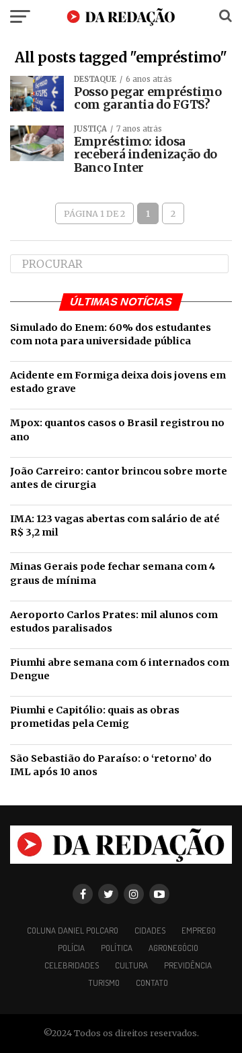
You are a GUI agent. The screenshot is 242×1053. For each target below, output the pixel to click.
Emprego (199, 930)
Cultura (131, 965)
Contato (152, 982)
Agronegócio (173, 947)
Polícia (71, 947)
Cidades (149, 930)
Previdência (188, 965)
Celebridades (71, 965)
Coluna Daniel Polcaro (72, 930)
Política (116, 947)
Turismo (104, 982)
